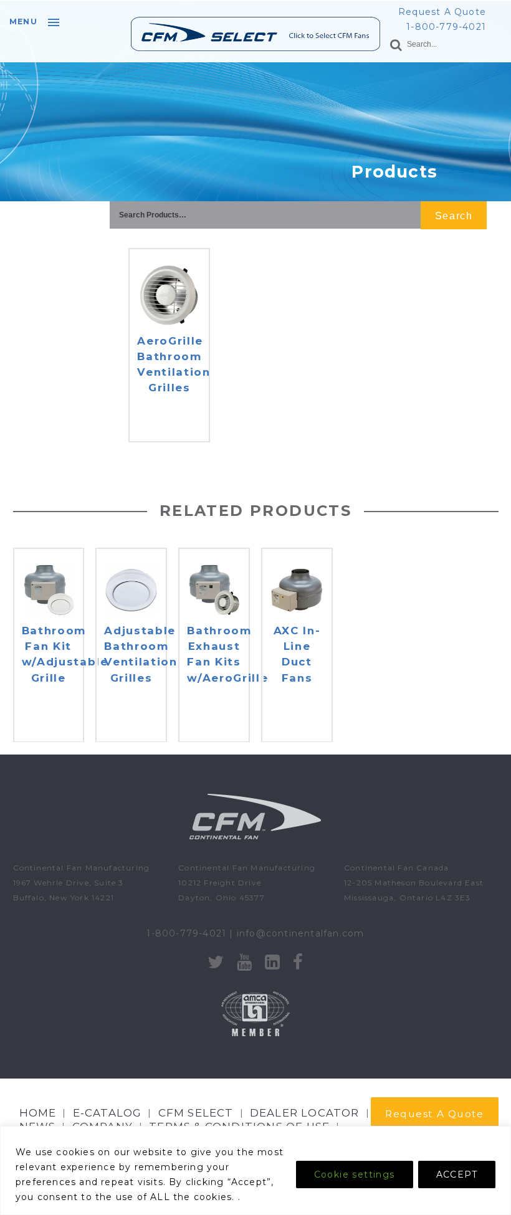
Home (38, 1113)
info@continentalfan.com (301, 933)
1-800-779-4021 (446, 26)
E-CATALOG (107, 1113)
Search (453, 216)
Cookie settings (354, 1174)
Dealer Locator (305, 1113)
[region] (255, 1170)
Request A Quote (442, 11)
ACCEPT (456, 1174)
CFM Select (196, 1113)
